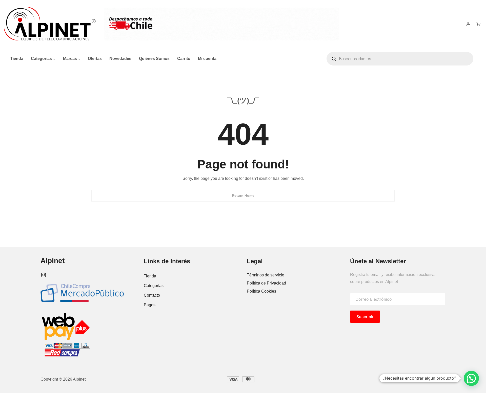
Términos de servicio (265, 275)
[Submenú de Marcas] (79, 58)
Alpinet (52, 261)
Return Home (243, 195)
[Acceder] (468, 24)
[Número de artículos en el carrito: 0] (478, 24)
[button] (471, 378)
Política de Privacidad (266, 283)
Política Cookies (261, 291)
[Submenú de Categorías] (54, 58)
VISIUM (432, 379)
